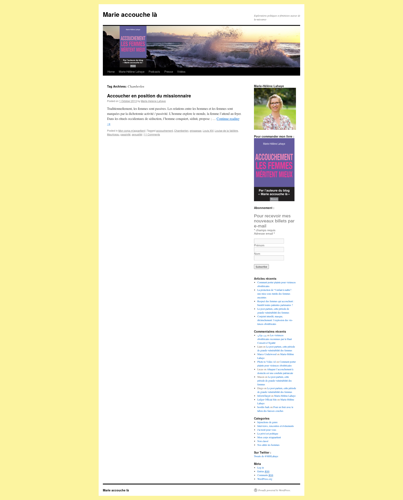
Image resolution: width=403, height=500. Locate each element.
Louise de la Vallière (226, 130)
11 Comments (152, 134)
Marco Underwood (266, 354)
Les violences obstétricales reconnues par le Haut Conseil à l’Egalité (274, 338)
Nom (257, 253)
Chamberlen (181, 130)
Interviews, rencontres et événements (275, 426)
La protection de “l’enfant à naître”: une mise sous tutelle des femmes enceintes (274, 293)
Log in (260, 467)
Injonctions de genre (267, 422)
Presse (168, 71)
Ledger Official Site (267, 399)
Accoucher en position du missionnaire (149, 95)
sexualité (137, 134)
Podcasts (154, 71)
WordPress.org (264, 478)
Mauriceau (113, 134)
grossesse (196, 130)
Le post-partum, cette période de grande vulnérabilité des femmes (274, 380)
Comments (265, 475)
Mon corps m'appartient (131, 130)
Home (111, 71)
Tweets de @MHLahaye (266, 456)
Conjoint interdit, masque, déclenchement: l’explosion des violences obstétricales (275, 320)
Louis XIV (208, 130)
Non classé (262, 441)
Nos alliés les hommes (268, 444)
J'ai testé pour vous (266, 429)
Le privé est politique (267, 433)
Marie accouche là (130, 14)
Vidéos (181, 71)
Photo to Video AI (266, 361)
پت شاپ (261, 335)
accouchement (164, 130)
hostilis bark (263, 407)
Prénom (259, 245)
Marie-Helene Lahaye (153, 101)
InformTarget (263, 395)
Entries (263, 471)
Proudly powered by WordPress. (274, 490)
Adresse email (264, 233)
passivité (125, 134)
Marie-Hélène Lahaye (131, 71)
